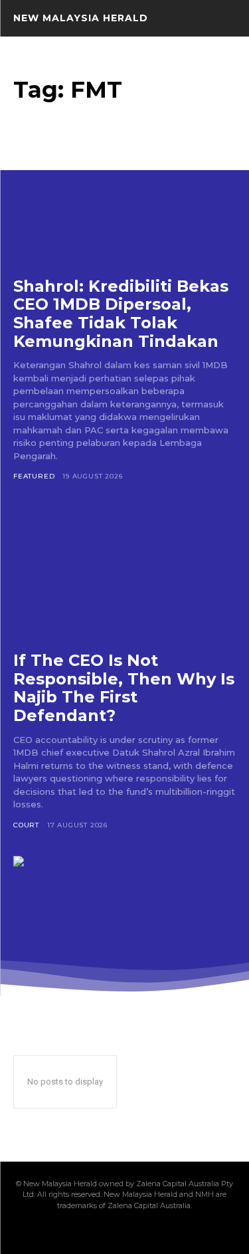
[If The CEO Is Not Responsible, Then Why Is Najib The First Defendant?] (124, 571)
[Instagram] (80, 1232)
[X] (147, 1232)
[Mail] (102, 1232)
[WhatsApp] (170, 1232)
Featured (33, 476)
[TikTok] (125, 1232)
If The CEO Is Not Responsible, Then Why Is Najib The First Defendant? (123, 688)
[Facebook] (57, 1232)
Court (26, 825)
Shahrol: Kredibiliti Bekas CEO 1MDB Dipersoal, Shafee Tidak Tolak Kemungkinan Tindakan (120, 313)
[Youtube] (193, 1232)
